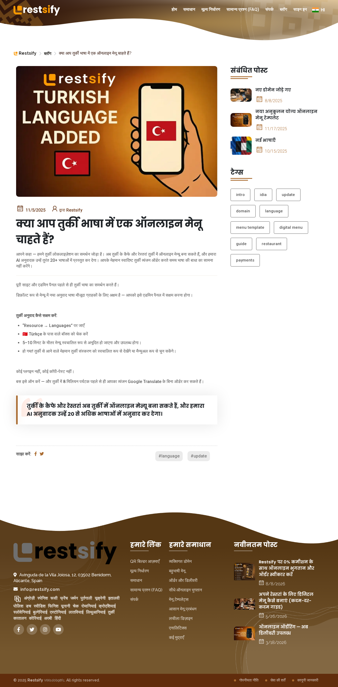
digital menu (291, 227)
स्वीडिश (39, 606)
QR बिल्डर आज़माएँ (144, 561)
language (274, 211)
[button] (318, 10)
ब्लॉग (283, 9)
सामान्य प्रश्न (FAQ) (243, 9)
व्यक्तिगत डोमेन (180, 561)
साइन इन (300, 9)
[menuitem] (174, 10)
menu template (250, 227)
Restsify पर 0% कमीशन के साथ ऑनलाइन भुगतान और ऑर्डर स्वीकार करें (286, 568)
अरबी (48, 618)
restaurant (271, 243)
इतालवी (114, 598)
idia (263, 194)
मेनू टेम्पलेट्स (179, 599)
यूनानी (65, 606)
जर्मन (74, 598)
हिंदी (58, 618)
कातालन (19, 618)
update (288, 194)
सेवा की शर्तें (277, 680)
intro (240, 194)
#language (169, 456)
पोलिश (18, 606)
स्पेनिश (42, 598)
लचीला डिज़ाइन (181, 618)
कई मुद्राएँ (176, 637)
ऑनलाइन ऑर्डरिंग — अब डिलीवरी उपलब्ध (283, 630)
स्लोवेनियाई (21, 612)
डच (28, 606)
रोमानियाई (88, 606)
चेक (76, 606)
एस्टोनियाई (58, 612)
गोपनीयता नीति (249, 680)
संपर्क (269, 9)
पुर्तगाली (86, 598)
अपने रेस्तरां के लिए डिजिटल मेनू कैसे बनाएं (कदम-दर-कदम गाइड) (286, 600)
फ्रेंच (64, 598)
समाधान (189, 9)
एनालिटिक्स (178, 627)
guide (241, 243)
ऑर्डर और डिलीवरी (183, 580)
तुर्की (111, 612)
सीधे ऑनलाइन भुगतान (185, 589)
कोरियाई (35, 618)
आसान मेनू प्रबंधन (182, 608)
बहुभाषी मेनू (177, 570)
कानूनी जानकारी (307, 680)
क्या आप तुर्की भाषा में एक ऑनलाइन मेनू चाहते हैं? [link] (95, 53)
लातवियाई (76, 612)
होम (174, 9)
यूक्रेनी (100, 598)
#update (199, 456)
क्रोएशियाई (107, 606)
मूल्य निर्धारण (210, 9)
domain (243, 211)
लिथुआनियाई (95, 612)
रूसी (54, 598)
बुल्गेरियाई (40, 612)
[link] (24, 53)
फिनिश (53, 606)
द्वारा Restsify (70, 210)
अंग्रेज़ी (29, 598)
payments (245, 260)
